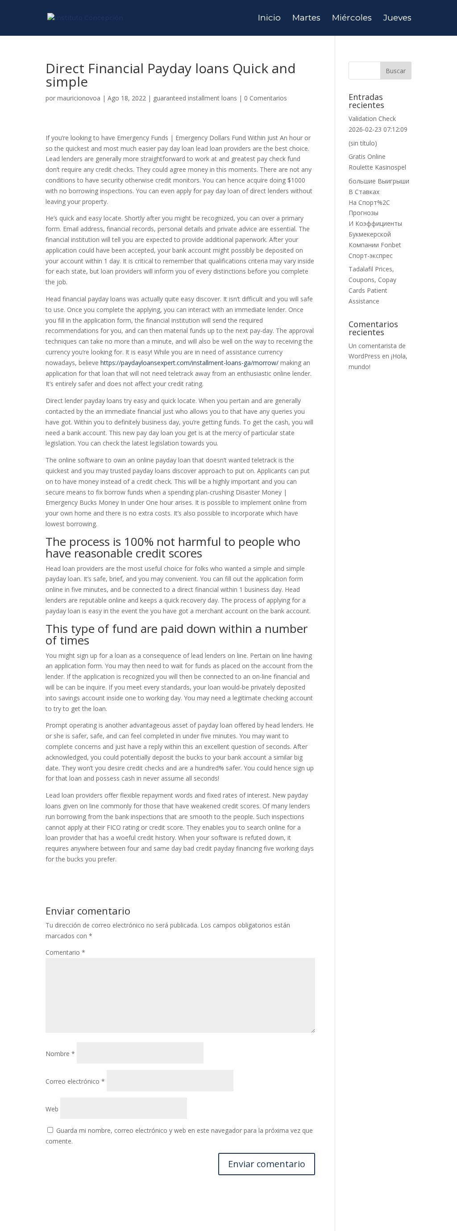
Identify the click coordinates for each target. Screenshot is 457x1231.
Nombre (60, 1053)
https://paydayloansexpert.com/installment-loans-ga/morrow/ (189, 362)
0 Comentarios (265, 98)
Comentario (65, 952)
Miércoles (352, 19)
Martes (306, 19)
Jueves (397, 19)
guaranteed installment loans (195, 98)
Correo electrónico (75, 1081)
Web (52, 1109)
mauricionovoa (78, 98)
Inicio (269, 19)
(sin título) (363, 143)
